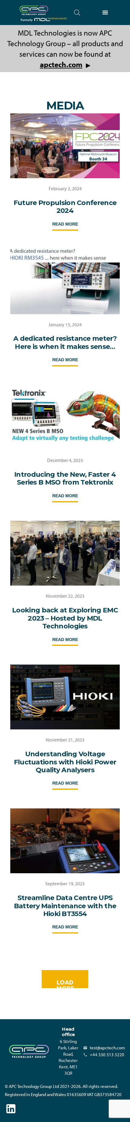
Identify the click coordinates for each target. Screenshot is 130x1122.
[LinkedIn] (11, 1109)
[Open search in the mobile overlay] (77, 12)
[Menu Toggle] (105, 12)
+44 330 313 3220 (107, 1054)
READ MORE (65, 224)
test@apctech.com (107, 1048)
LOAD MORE (65, 983)
